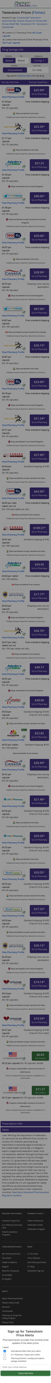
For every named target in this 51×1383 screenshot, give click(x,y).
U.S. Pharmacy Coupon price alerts (25, 1354)
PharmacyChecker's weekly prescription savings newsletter (27, 1359)
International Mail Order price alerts (26, 1351)
